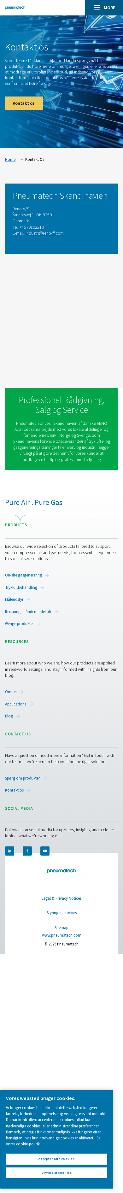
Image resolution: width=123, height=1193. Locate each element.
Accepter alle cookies (56, 1158)
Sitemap (61, 927)
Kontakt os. (24, 103)
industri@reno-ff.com (45, 233)
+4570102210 (32, 227)
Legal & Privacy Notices (61, 898)
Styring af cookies (62, 913)
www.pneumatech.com (61, 935)
